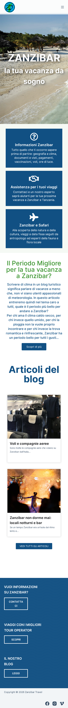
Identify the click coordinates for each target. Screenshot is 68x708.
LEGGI (16, 673)
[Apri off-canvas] (62, 7)
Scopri (16, 639)
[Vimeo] (62, 704)
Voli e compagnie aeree (29, 443)
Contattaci (16, 603)
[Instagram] (55, 704)
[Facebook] (47, 704)
